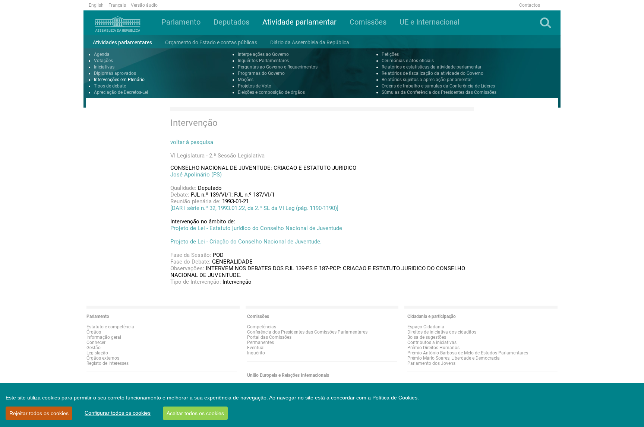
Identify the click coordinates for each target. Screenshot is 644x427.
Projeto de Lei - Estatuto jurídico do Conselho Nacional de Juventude (256, 228)
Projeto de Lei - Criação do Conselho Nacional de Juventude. (246, 241)
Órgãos (93, 332)
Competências (261, 326)
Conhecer (95, 342)
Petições (390, 54)
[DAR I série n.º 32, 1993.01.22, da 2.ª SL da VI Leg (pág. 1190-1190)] (254, 208)
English (96, 5)
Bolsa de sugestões (426, 337)
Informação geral (103, 337)
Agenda (102, 54)
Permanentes (260, 342)
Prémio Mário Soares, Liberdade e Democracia (453, 358)
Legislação (97, 353)
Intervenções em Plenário (119, 79)
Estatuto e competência (110, 326)
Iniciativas (104, 67)
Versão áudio (144, 5)
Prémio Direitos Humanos (433, 347)
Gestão (93, 347)
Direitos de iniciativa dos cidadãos (441, 332)
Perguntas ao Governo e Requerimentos (278, 67)
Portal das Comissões (269, 337)
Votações (103, 60)
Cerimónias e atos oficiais (408, 60)
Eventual (256, 347)
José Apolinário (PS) (196, 174)
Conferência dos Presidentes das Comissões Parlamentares (307, 332)
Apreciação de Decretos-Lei (121, 92)
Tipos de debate (110, 86)
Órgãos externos (102, 358)
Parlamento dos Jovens (431, 363)
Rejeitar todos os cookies (39, 413)
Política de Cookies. (395, 398)
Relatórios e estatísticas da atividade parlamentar (432, 67)
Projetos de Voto (254, 86)
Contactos (529, 5)
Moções (245, 79)
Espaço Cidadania (425, 326)
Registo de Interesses (107, 363)
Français (117, 5)
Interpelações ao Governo (263, 54)
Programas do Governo (261, 73)
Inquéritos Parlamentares (263, 60)
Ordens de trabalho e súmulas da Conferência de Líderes (438, 86)
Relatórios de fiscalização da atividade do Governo (432, 73)
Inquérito (256, 353)
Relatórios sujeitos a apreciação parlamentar (427, 79)
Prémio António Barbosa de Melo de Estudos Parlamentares (467, 353)
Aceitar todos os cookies (195, 413)
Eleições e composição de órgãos (271, 92)
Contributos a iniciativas (432, 342)
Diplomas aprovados (115, 73)
